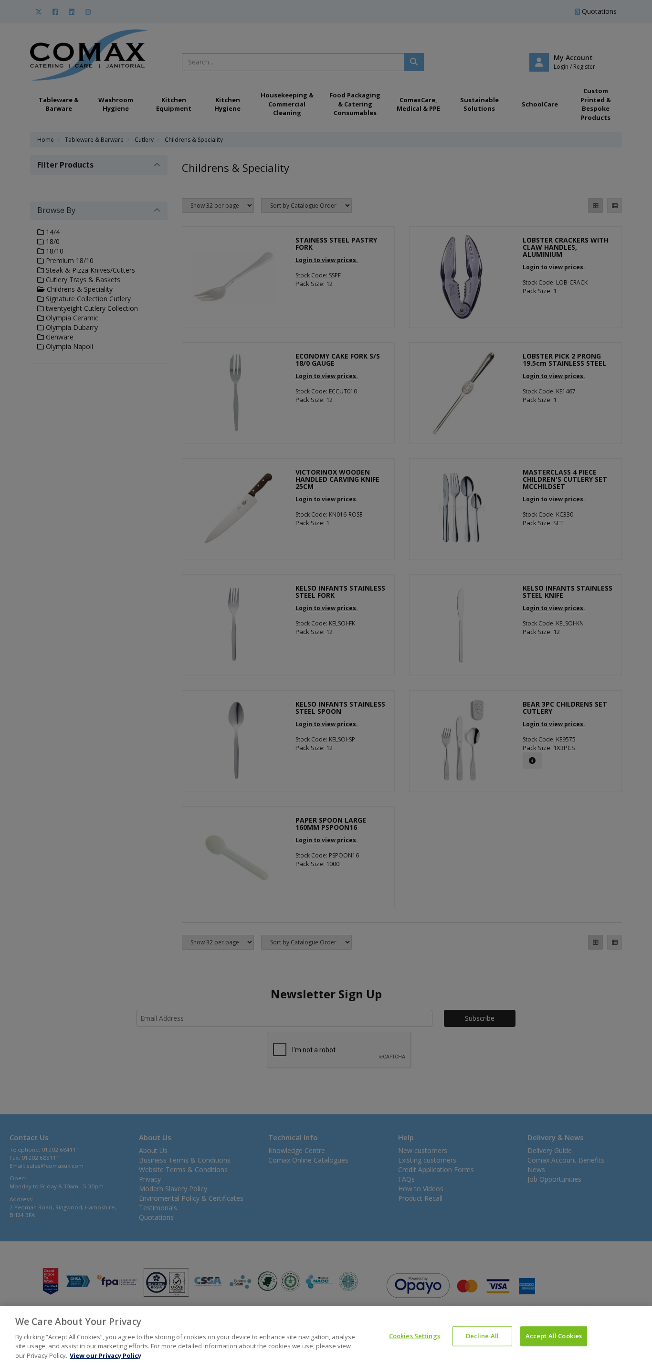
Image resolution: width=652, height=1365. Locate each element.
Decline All (482, 1336)
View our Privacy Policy (105, 1355)
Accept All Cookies (554, 1336)
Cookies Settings (414, 1336)
